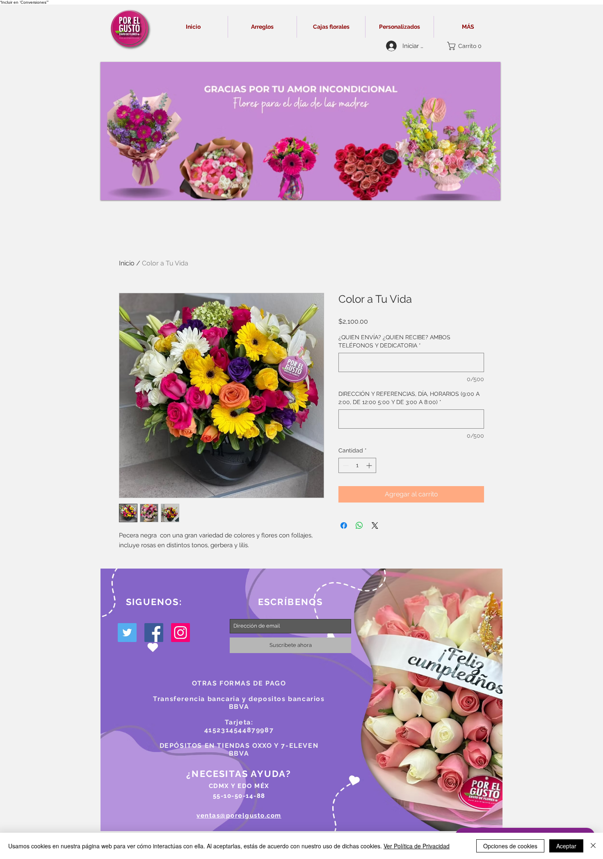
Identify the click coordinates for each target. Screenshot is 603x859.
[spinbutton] (357, 465)
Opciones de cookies (510, 846)
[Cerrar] (593, 845)
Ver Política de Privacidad (417, 846)
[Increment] (370, 465)
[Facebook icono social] (153, 632)
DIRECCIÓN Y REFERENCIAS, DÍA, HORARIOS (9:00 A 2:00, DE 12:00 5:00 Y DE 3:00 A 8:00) (409, 398)
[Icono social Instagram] (180, 632)
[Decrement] (345, 465)
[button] (466, 46)
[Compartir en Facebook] (344, 525)
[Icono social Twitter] (127, 632)
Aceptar (566, 846)
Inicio (127, 263)
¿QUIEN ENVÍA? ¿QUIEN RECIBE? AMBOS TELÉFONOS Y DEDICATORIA (394, 341)
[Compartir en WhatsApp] (359, 525)
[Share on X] (375, 525)
